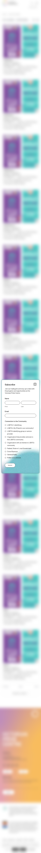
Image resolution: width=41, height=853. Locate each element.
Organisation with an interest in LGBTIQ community (20, 444)
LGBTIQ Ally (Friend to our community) (20, 428)
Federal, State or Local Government (19, 448)
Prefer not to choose (14, 458)
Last (22, 406)
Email (7, 411)
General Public (12, 454)
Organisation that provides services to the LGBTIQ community (20, 438)
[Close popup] (35, 384)
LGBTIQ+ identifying (14, 425)
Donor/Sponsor (12, 451)
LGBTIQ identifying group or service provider (19, 432)
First (6, 406)
